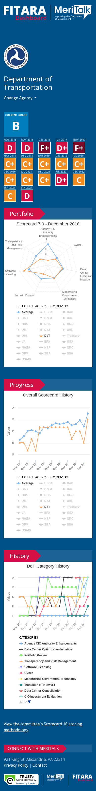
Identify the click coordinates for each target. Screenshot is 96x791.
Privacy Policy (16, 765)
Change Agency (18, 98)
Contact (39, 765)
